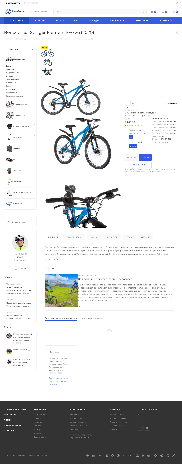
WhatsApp (147, 428)
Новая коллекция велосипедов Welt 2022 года (18, 317)
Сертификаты (40, 437)
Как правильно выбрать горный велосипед (105, 279)
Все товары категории (59, 378)
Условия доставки (78, 422)
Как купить (112, 237)
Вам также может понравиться (61, 318)
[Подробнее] (79, 306)
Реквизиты (75, 429)
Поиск (7, 420)
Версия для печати (15, 409)
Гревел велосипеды (22, 350)
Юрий (20, 257)
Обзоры (113, 429)
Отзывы (37, 426)
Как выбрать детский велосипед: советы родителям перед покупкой (22, 338)
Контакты (10, 414)
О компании (39, 414)
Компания (40, 409)
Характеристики (74, 237)
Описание (53, 237)
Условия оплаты (77, 418)
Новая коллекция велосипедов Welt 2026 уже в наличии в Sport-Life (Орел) (19, 290)
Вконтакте (140, 428)
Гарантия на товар (78, 426)
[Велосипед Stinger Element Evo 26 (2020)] (71, 96)
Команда (38, 422)
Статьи (7, 327)
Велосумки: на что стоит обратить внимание (21, 362)
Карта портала (12, 425)
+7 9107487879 (12, 3)
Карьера (37, 429)
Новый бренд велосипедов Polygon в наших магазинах (18, 304)
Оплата (129, 237)
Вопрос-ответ (116, 426)
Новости (8, 277)
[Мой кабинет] (177, 3)
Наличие (94, 237)
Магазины (74, 414)
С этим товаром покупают (91, 318)
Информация (78, 409)
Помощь (9, 430)
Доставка (145, 237)
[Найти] (143, 11)
